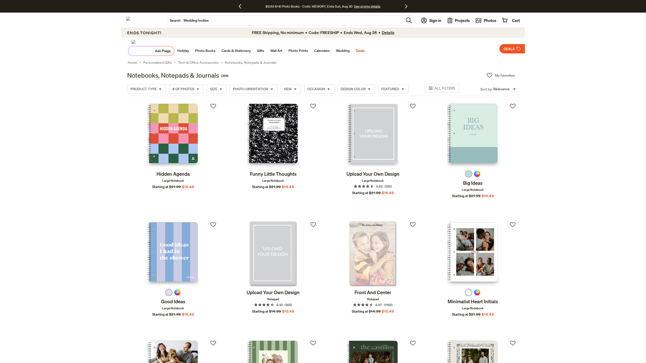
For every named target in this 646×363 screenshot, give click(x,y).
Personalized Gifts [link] (157, 62)
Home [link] (132, 62)
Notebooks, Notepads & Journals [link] (250, 62)
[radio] (468, 173)
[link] (173, 135)
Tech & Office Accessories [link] (198, 62)
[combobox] (285, 20)
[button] (408, 20)
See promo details (367, 6)
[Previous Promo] (242, 6)
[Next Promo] (406, 6)
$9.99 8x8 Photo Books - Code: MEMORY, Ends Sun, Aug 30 (309, 6)
